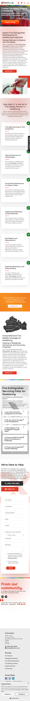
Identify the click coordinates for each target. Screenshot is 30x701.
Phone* (7, 525)
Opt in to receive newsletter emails (13, 562)
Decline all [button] (22, 694)
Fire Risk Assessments (12, 661)
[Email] (21, 4)
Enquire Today (10, 22)
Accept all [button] (8, 694)
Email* (7, 519)
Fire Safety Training (11, 663)
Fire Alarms (8, 656)
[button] (15, 698)
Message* (8, 545)
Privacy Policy (12, 558)
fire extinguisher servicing (12, 350)
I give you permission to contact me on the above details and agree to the (15, 556)
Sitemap (8, 681)
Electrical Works (10, 666)
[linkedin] (14, 679)
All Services (8, 668)
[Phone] (24, 4)
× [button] (28, 683)
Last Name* (8, 506)
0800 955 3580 (13, 483)
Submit (11, 568)
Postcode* (8, 538)
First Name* (8, 500)
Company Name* (10, 513)
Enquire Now (8, 71)
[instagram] (10, 679)
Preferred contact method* (13, 532)
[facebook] (7, 679)
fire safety (13, 163)
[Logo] (7, 3)
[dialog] (15, 691)
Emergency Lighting (11, 658)
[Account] (18, 4)
